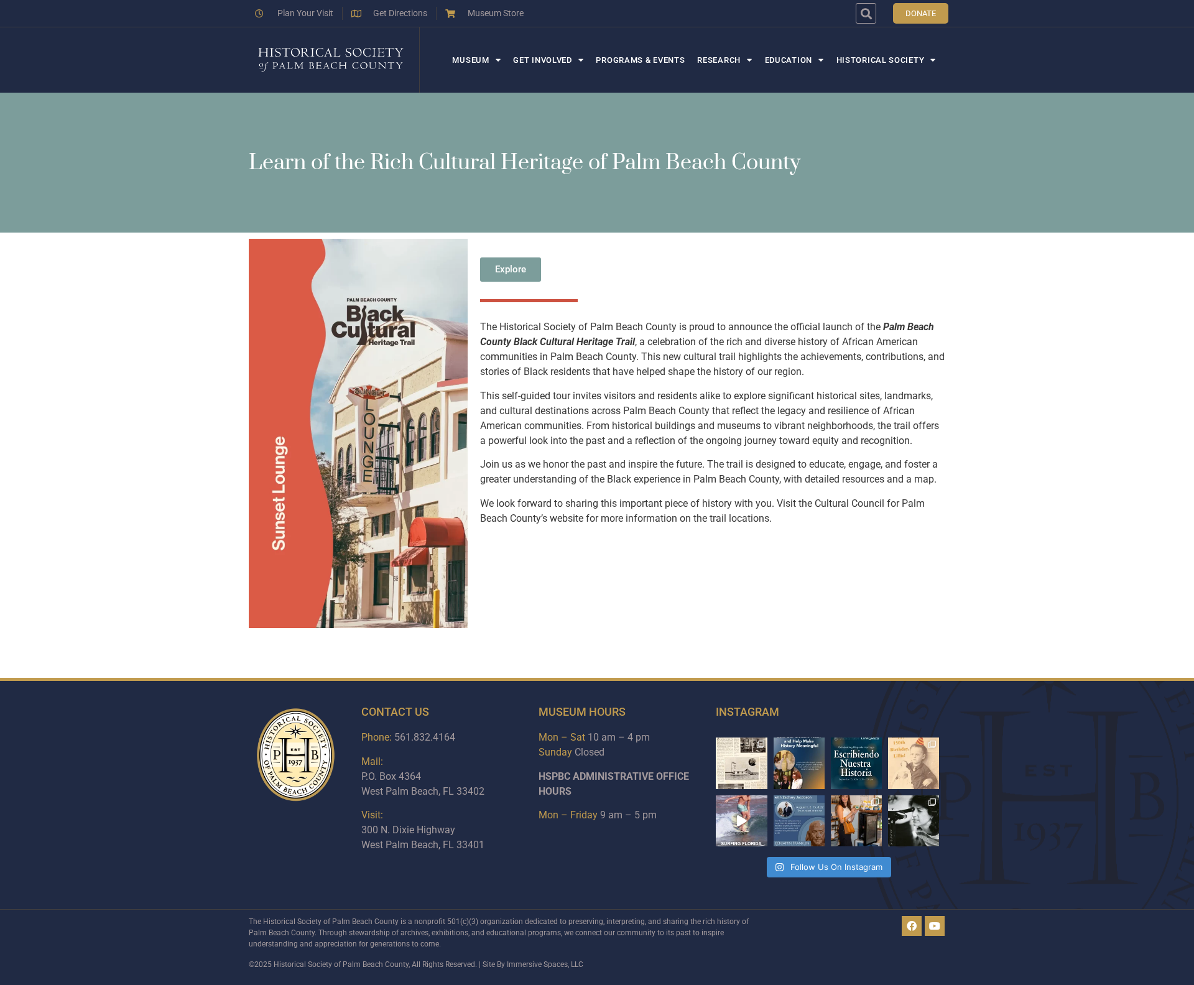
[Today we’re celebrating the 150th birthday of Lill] (913, 763)
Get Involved (542, 60)
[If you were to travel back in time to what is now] (741, 763)
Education (788, 60)
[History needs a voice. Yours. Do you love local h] (799, 763)
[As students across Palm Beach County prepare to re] (913, 820)
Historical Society (880, 60)
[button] (866, 13)
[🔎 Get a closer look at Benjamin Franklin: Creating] (799, 820)
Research (719, 60)
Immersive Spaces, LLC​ (545, 964)
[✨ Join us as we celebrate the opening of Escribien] (856, 763)
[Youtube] (935, 926)
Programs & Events (640, 60)
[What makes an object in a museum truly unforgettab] (741, 820)
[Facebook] (912, 926)
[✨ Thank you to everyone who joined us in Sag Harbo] (856, 820)
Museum (470, 60)
